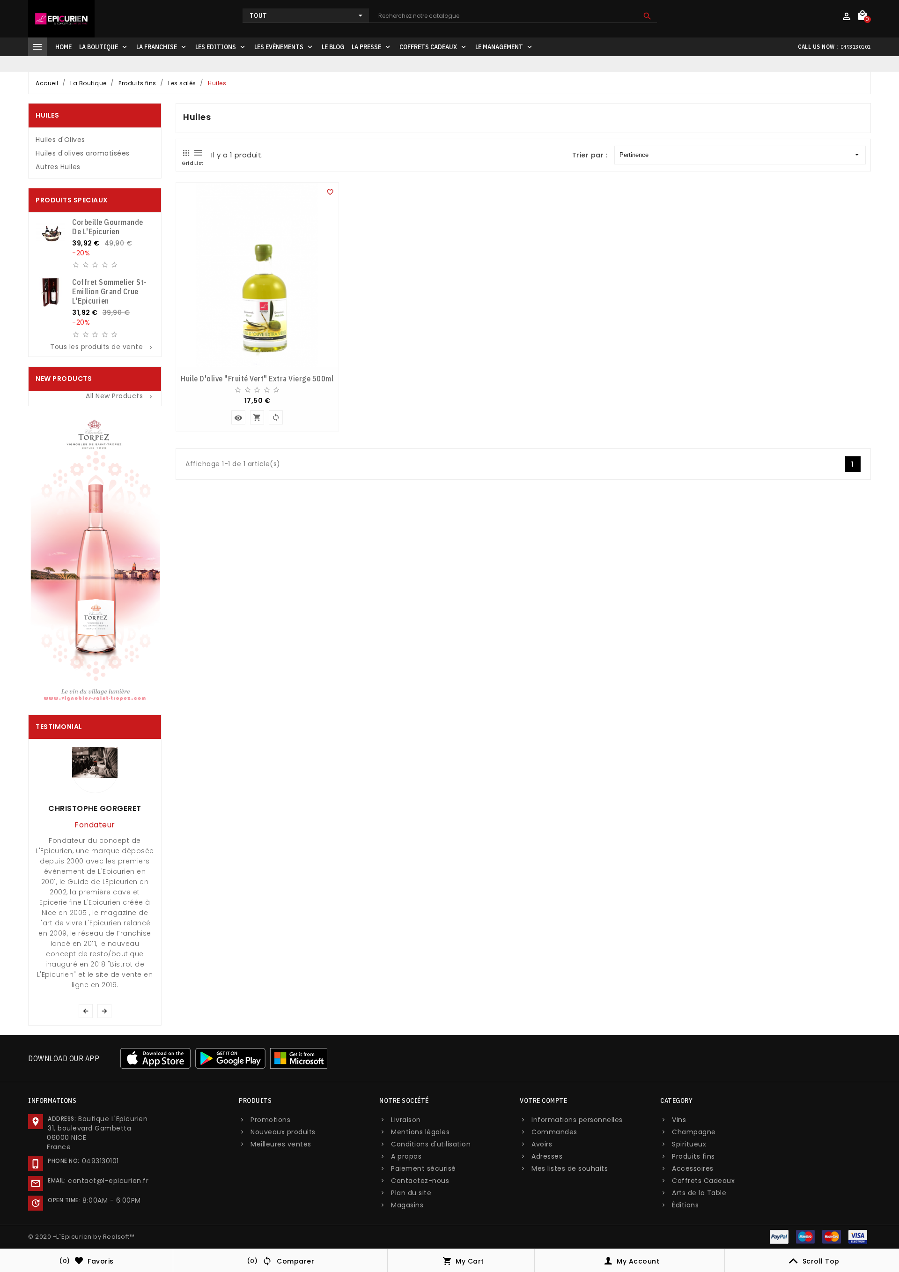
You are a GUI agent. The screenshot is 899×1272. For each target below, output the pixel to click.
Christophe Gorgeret (94, 808)
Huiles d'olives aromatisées (83, 153)
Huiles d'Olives (60, 139)
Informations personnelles (577, 1119)
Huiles (47, 115)
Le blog (333, 47)
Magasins (407, 1205)
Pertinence (633, 154)
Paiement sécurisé (423, 1168)
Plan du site (411, 1193)
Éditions (685, 1205)
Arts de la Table (699, 1193)
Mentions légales (420, 1132)
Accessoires (693, 1168)
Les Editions (221, 47)
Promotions (270, 1119)
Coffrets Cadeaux (433, 47)
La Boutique (104, 47)
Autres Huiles (58, 166)
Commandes (554, 1132)
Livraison (406, 1119)
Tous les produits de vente (102, 346)
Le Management (504, 47)
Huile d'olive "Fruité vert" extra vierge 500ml (257, 378)
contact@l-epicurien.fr (108, 1180)
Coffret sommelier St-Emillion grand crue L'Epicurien (109, 291)
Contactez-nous (420, 1180)
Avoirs (541, 1144)
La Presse (372, 47)
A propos (406, 1156)
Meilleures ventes (281, 1144)
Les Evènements (284, 47)
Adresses (546, 1156)
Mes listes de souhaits (569, 1168)
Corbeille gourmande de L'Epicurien (107, 226)
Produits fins (693, 1156)
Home (63, 47)
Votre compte (543, 1100)
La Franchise (162, 47)
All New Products (120, 396)
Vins (679, 1119)
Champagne (694, 1132)
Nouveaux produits (283, 1132)
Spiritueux (689, 1144)
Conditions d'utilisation (431, 1144)
